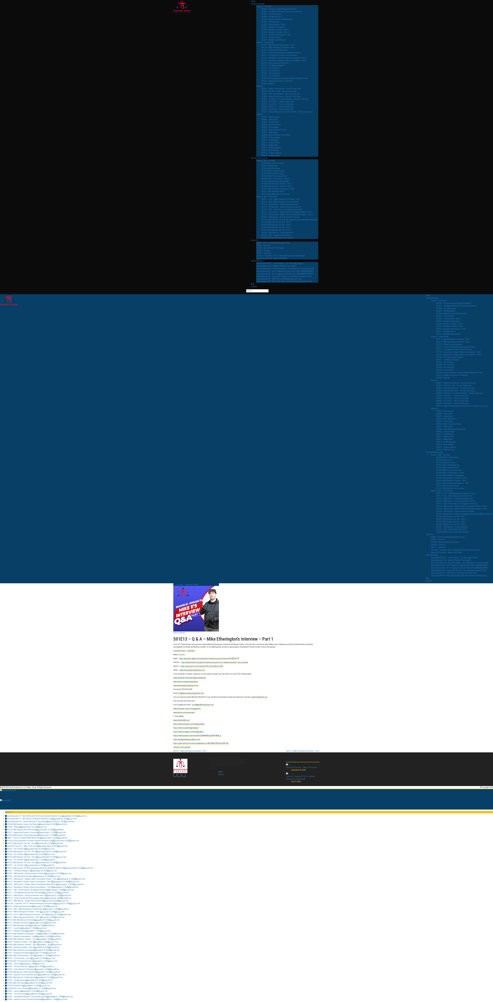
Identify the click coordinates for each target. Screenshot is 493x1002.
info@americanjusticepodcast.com (191, 693)
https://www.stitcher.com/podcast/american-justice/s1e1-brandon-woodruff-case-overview (214, 662)
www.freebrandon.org (259, 697)
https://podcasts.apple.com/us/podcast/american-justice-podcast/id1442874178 (209, 658)
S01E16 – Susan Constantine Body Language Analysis (281, 53)
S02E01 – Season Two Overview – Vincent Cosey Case (281, 89)
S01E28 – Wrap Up (268, 83)
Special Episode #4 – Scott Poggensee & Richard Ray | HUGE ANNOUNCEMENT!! (285, 271)
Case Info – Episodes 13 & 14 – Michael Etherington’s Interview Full (280, 256)
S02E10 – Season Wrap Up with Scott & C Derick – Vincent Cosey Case (287, 112)
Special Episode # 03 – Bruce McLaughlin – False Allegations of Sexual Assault (285, 268)
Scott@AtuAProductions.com (203, 705)
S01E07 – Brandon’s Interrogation (273, 27)
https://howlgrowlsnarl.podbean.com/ (186, 739)
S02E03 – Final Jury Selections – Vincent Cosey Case (280, 94)
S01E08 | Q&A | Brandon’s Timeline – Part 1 (276, 184)
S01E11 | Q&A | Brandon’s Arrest (272, 191)
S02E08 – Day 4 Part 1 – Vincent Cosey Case (277, 107)
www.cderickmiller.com (181, 720)
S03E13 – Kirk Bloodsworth (271, 148)
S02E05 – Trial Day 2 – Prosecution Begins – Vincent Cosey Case (285, 99)
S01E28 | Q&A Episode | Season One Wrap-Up (277, 238)
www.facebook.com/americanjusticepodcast (189, 678)
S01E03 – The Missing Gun (271, 17)
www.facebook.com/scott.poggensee (187, 709)
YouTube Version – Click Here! (184, 651)
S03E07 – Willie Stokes (269, 132)
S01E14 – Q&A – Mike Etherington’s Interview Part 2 (279, 202)
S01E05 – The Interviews (270, 22)
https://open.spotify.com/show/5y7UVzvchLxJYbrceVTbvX (202, 666)
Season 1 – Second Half (265, 42)
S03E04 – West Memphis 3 (271, 125)
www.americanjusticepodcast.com (192, 670)
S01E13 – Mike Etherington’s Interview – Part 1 (278, 45)
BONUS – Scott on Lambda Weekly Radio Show (273, 243)
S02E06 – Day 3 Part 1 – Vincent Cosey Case (277, 101)
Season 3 (259, 114)
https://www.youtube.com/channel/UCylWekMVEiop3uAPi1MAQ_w (197, 736)
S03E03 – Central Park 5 (270, 122)
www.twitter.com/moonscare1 (184, 712)
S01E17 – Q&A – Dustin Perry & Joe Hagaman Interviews (281, 209)
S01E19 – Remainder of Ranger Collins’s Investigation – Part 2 (284, 60)
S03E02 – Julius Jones (269, 119)
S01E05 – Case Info (263, 251)
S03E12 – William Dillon (269, 145)
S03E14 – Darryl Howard (270, 150)
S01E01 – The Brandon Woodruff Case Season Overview (281, 12)
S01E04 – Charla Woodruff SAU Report (270, 248)
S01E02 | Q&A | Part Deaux (270, 168)
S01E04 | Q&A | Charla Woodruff (272, 173)
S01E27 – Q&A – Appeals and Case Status (276, 235)
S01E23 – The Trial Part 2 (270, 71)
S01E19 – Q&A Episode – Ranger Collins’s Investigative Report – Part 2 (286, 215)
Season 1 (182, 633)
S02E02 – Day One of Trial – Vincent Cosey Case (279, 91)
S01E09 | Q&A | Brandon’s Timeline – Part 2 (276, 186)
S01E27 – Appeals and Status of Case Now (277, 81)
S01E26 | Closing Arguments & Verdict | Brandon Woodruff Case (284, 78)
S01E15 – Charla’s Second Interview (274, 50)
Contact (254, 286)
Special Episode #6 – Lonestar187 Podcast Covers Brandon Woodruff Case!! (284, 276)
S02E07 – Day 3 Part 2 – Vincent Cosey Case (277, 104)
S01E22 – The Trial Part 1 (270, 68)
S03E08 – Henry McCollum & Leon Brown (275, 135)
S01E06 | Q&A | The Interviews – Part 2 (275, 179)
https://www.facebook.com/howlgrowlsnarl (188, 724)
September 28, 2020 (298, 770)
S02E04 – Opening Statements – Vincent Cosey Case (280, 96)
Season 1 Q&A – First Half (265, 161)
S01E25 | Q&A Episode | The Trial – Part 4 (276, 230)
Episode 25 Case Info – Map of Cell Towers (271, 258)
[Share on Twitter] (6, 806)
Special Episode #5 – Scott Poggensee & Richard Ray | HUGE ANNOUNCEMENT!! (285, 274)
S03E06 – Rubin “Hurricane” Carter (273, 130)
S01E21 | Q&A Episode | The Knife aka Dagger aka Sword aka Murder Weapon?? (289, 220)
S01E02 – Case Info (263, 245)
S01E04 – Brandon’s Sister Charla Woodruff (277, 19)
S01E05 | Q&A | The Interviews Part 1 (274, 176)
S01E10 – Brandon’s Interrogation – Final (276, 35)
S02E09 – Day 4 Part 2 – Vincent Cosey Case (277, 109)
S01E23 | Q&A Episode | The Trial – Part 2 (276, 225)
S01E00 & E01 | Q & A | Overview (272, 163)
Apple (220, 771)
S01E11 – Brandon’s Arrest (271, 37)
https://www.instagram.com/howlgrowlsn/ (188, 732)
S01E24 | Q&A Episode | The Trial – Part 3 (276, 227)
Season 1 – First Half (264, 6)
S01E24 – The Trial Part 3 (270, 73)
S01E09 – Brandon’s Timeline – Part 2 (274, 32)
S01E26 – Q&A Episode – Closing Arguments (277, 233)
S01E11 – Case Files (263, 253)
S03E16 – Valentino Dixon (270, 155)
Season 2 (259, 86)
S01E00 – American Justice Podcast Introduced (278, 9)
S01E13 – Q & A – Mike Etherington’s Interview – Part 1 (281, 199)
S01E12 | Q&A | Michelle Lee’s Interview (275, 194)
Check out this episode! (181, 747)
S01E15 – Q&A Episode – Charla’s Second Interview (279, 204)
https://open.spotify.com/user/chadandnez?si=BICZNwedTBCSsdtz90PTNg (200, 743)
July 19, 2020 (296, 782)
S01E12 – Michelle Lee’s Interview (273, 40)
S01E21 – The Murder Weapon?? (273, 65)
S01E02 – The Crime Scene (271, 14)
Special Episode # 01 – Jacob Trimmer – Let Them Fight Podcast (279, 263)
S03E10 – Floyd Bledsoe (270, 140)
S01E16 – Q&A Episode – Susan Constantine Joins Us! (281, 207)
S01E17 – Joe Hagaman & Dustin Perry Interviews (279, 55)
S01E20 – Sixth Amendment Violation (275, 63)
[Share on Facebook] (6, 803)
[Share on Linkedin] (6, 808)
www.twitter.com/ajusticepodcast (185, 682)
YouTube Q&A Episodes (259, 158)
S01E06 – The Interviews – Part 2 (273, 24)
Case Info (254, 240)
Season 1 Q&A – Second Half (266, 197)
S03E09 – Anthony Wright (270, 137)
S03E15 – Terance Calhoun (271, 153)
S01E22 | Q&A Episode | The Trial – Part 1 (276, 222)
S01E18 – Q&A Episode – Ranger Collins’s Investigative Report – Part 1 (286, 212)
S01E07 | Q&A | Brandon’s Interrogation (275, 181)
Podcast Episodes (257, 4)
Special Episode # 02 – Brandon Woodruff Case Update (276, 266)
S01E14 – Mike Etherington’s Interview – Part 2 (278, 48)
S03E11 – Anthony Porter (270, 143)
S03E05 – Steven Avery (269, 127)
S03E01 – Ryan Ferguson (270, 117)
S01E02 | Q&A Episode (269, 166)
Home (253, 1)
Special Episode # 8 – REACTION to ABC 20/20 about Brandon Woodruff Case (284, 281)
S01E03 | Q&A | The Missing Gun (272, 171)
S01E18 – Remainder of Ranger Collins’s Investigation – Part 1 (284, 58)
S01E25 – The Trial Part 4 (270, 76)
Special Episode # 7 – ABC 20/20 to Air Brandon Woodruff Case (279, 279)
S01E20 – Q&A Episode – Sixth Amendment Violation (280, 217)
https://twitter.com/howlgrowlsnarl (185, 728)
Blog (252, 284)
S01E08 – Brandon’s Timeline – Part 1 (274, 30)
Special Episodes (257, 261)
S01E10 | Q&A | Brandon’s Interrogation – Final (277, 189)
